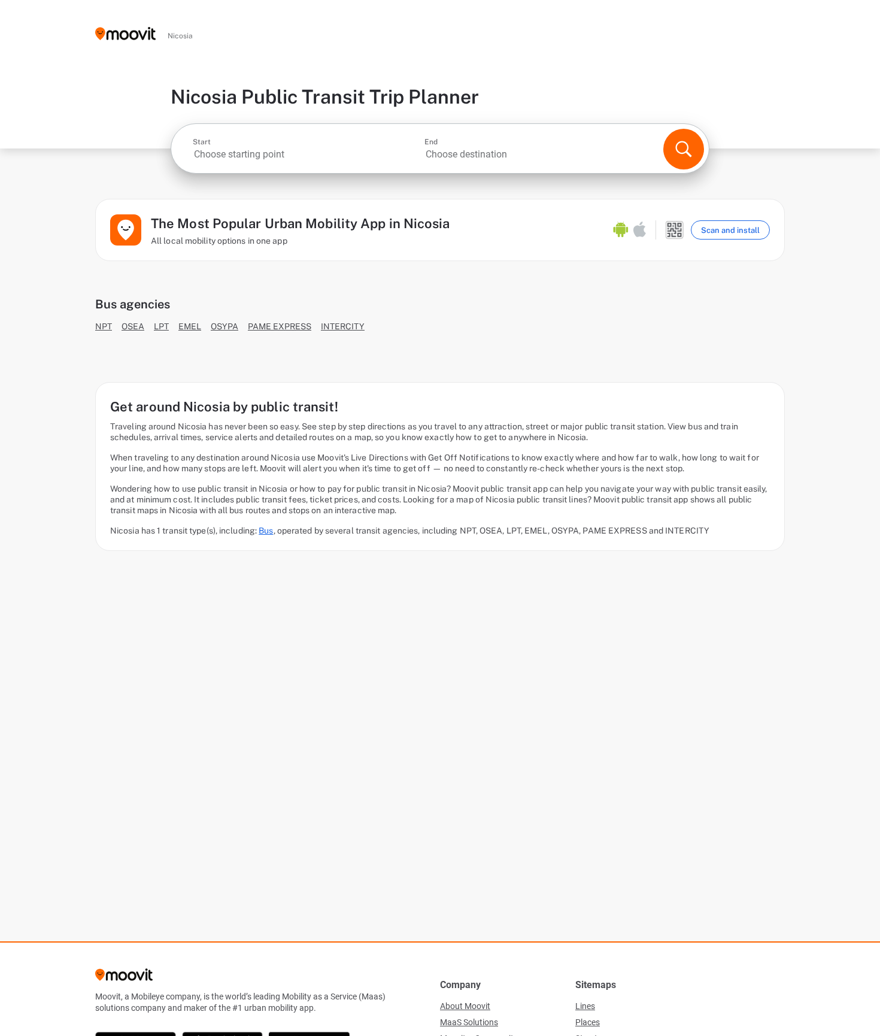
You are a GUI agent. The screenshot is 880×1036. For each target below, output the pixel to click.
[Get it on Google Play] (621, 230)
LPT (161, 326)
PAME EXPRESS (279, 326)
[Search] (683, 149)
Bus (266, 530)
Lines (585, 1006)
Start (202, 142)
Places (587, 1022)
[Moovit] (125, 34)
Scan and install (730, 230)
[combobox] (307, 154)
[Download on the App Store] (639, 230)
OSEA (133, 326)
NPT (103, 326)
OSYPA (224, 326)
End (431, 142)
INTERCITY (343, 326)
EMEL (189, 326)
